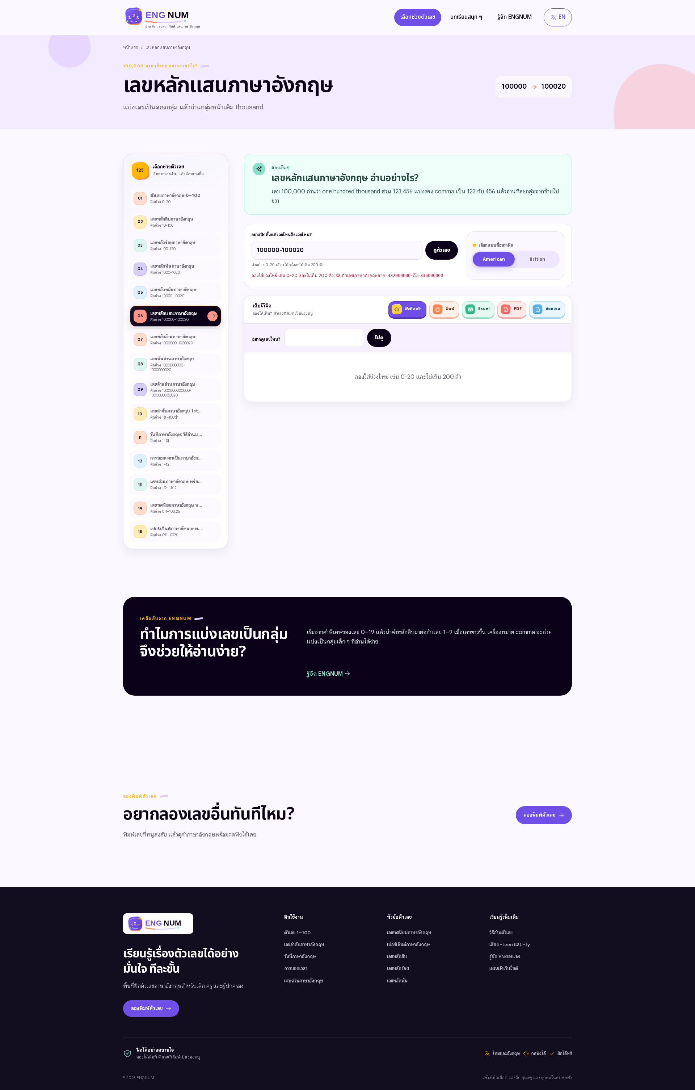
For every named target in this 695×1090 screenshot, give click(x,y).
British (537, 259)
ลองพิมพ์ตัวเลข (540, 815)
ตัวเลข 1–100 (297, 933)
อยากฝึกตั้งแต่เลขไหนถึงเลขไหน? (282, 234)
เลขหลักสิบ (397, 956)
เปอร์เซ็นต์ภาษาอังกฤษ (408, 945)
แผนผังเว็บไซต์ (503, 968)
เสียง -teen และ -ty (509, 945)
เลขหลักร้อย (398, 968)
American (494, 259)
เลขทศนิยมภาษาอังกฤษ (409, 933)
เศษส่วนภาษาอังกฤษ (303, 981)
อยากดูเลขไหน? (266, 339)
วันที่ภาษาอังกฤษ (300, 956)
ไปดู (379, 337)
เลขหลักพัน (397, 981)
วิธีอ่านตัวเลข (501, 933)
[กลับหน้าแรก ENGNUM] (158, 923)
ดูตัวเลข (441, 250)
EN (562, 17)
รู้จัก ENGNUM (514, 17)
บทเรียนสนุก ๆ (466, 17)
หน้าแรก (130, 47)
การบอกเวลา (295, 968)
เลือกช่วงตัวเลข (417, 17)
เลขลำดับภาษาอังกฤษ (304, 945)
